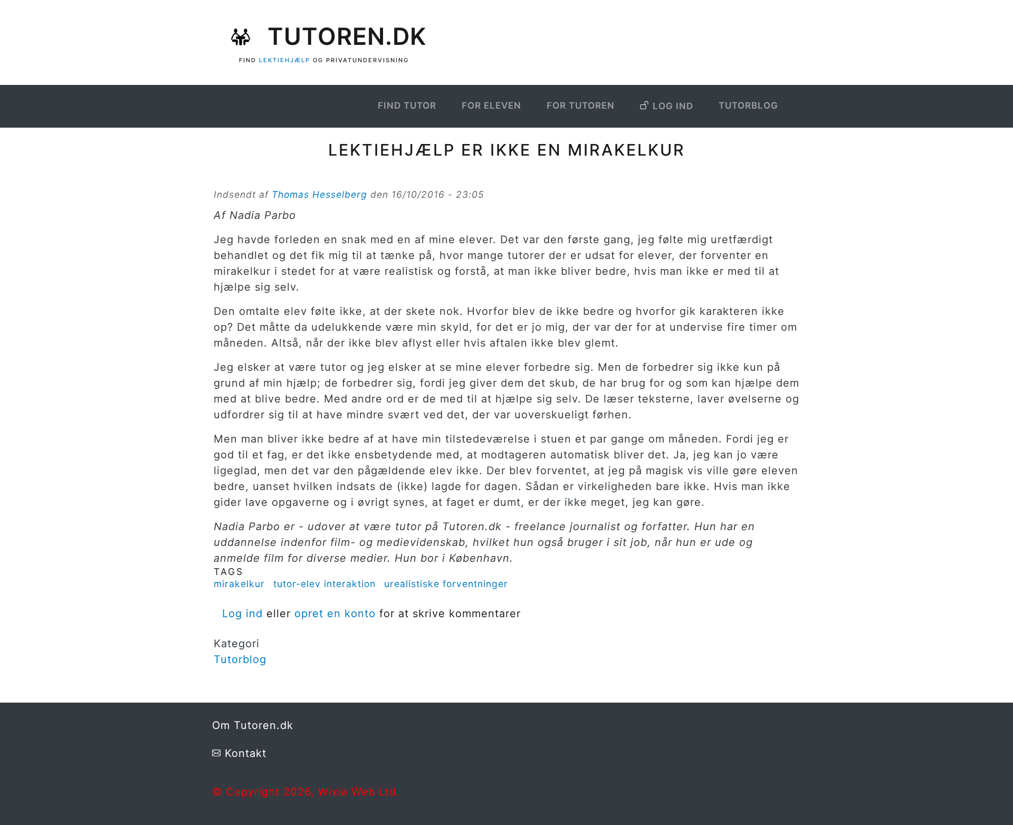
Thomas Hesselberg (319, 194)
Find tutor (407, 105)
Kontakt (245, 753)
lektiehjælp (284, 60)
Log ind (673, 106)
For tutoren (581, 105)
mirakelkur (239, 583)
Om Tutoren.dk (252, 725)
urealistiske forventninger (446, 583)
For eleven (491, 105)
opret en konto (335, 613)
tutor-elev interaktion (324, 583)
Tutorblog (748, 105)
